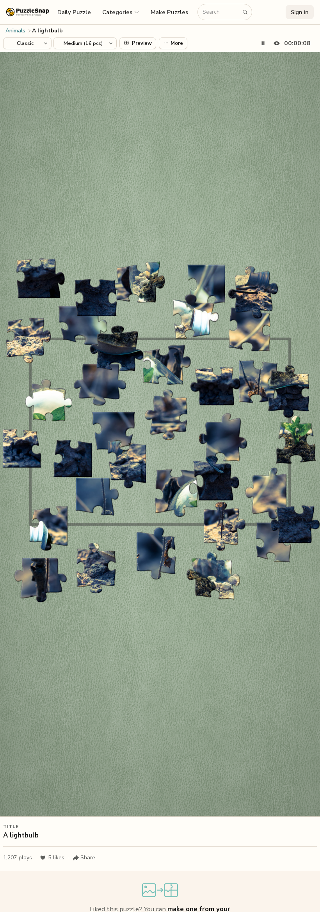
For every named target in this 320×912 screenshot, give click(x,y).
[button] (121, 12)
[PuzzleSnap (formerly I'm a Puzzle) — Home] (27, 12)
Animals (15, 30)
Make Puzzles (169, 12)
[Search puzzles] (245, 12)
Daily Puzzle (74, 12)
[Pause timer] (263, 43)
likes (56, 857)
